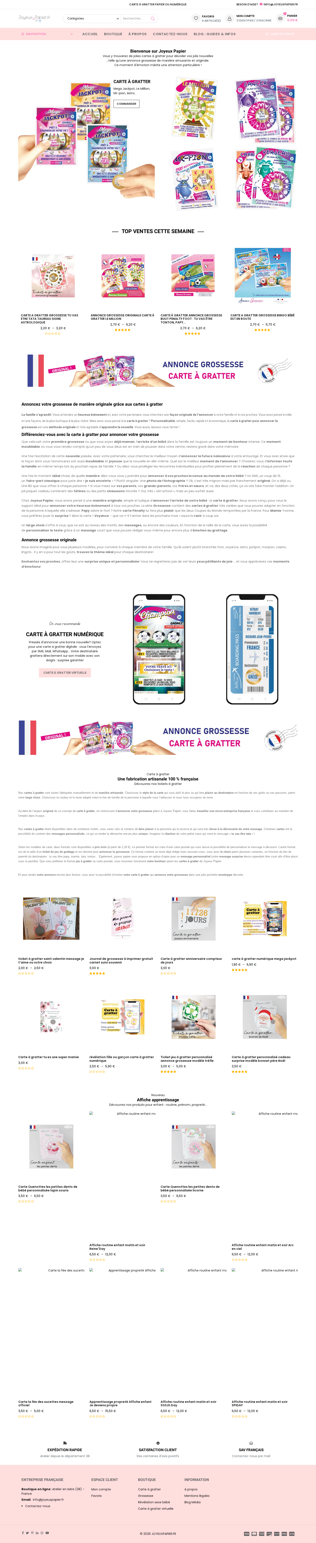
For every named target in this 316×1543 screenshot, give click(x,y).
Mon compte (101, 1489)
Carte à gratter (149, 1489)
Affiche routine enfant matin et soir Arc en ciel (263, 1247)
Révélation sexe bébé (154, 1502)
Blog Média (192, 1502)
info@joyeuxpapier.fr (42, 1499)
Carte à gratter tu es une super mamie (48, 1057)
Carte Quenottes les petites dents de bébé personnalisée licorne (190, 1188)
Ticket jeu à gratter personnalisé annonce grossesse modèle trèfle (187, 1059)
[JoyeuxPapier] (34, 18)
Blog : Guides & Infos (215, 34)
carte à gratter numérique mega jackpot (264, 959)
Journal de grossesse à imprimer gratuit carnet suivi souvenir (121, 960)
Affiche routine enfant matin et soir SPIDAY (260, 1403)
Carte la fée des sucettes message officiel (46, 1403)
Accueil (90, 34)
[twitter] (27, 1532)
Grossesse (145, 1496)
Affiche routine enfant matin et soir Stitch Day (188, 1403)
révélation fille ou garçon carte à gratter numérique (121, 1059)
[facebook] (23, 1532)
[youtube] (47, 1532)
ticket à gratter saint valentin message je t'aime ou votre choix (51, 960)
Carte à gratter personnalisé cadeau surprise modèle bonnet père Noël (261, 1059)
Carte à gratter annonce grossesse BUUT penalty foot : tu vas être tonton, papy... (191, 319)
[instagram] (42, 1532)
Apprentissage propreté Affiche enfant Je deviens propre (120, 1403)
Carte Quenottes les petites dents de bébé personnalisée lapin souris (47, 1188)
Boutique (113, 34)
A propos (191, 1489)
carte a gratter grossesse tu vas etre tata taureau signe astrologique (49, 319)
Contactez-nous (170, 34)
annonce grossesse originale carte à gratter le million (122, 317)
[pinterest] (32, 1532)
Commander (126, 104)
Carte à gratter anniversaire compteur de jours (191, 960)
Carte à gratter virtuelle (64, 673)
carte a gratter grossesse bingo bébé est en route (262, 317)
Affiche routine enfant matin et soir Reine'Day (117, 1247)
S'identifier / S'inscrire (254, 20)
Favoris (96, 1496)
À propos (137, 34)
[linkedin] (37, 1532)
